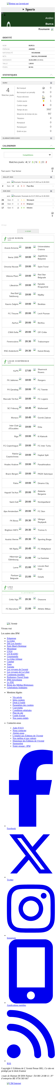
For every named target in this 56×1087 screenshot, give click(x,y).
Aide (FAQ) (18, 728)
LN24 (9, 651)
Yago (9, 664)
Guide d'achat (19, 715)
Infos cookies (19, 700)
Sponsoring (18, 743)
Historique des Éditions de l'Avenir (28, 741)
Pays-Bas (30, 186)
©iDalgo (4, 225)
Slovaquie (30, 200)
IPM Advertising (14, 680)
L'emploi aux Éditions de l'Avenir (28, 735)
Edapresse (11, 638)
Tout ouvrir (5, 171)
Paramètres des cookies (23, 705)
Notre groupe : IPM (21, 746)
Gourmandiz (12, 656)
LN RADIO (12, 654)
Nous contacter (19, 730)
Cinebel (10, 661)
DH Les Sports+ (14, 643)
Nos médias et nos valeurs (24, 738)
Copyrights (18, 708)
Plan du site (18, 713)
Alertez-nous (18, 733)
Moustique (12, 648)
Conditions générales (22, 710)
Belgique (30, 204)
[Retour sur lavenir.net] (28, 3)
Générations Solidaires (17, 687)
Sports (30, 9)
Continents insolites (16, 674)
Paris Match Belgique (16, 646)
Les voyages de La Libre (18, 672)
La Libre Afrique (14, 659)
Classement (28, 593)
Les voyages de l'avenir (17, 669)
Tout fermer (16, 171)
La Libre (11, 641)
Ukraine (29, 208)
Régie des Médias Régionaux (20, 685)
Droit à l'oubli (19, 702)
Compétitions (28, 155)
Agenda (10, 667)
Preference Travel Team (17, 677)
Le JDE (10, 682)
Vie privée (17, 697)
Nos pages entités (20, 718)
